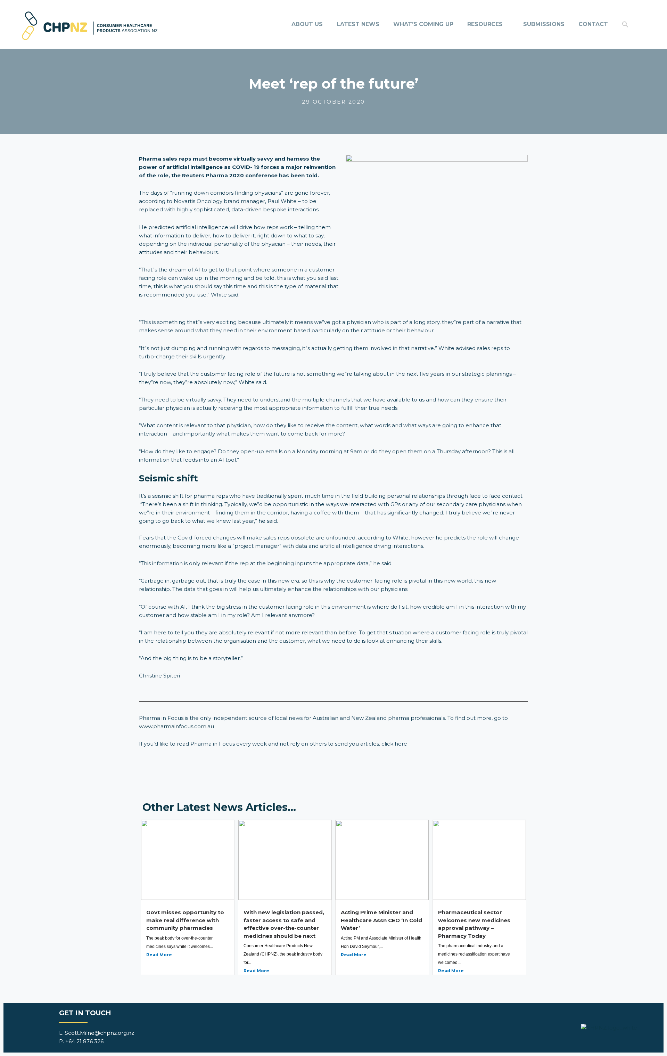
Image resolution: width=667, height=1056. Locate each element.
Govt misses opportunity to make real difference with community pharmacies (185, 920)
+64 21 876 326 (84, 1041)
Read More (159, 954)
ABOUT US (307, 24)
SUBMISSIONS (544, 24)
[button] (625, 24)
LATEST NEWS (358, 24)
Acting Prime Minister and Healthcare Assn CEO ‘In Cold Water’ (381, 920)
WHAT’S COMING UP (423, 24)
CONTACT (593, 24)
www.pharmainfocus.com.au (176, 726)
